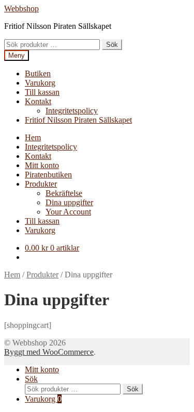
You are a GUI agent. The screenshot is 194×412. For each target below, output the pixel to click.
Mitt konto (42, 165)
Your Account (68, 211)
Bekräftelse (64, 193)
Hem (33, 137)
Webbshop (21, 8)
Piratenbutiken (48, 174)
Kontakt (38, 101)
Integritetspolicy (72, 110)
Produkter (41, 183)
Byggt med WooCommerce (49, 352)
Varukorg (40, 82)
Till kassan (42, 92)
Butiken (38, 73)
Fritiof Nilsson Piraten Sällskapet (78, 120)
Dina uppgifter (69, 202)
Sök (112, 44)
